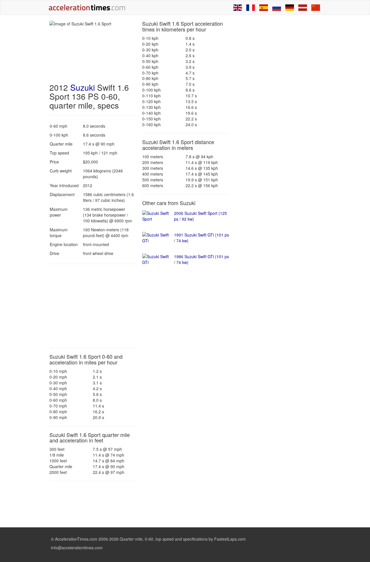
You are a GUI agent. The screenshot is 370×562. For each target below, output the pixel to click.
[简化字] (315, 7)
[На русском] (276, 7)
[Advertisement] (92, 306)
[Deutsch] (289, 7)
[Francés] (250, 7)
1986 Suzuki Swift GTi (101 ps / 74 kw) (201, 259)
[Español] (263, 7)
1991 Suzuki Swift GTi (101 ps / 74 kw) (201, 237)
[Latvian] (302, 7)
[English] (237, 7)
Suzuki (82, 87)
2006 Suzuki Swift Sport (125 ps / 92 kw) (200, 216)
